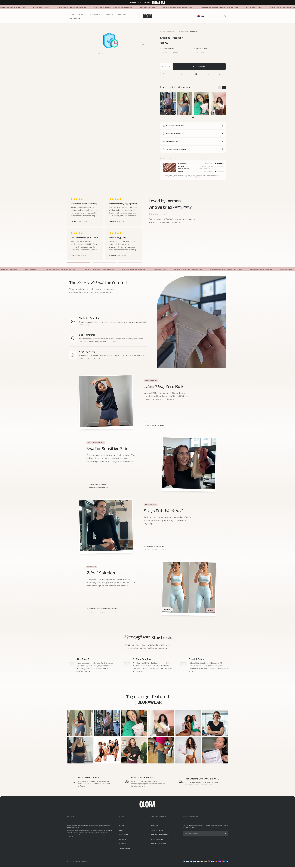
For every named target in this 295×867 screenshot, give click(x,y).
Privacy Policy (157, 830)
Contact (122, 14)
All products (172, 31)
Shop (81, 14)
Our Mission (95, 14)
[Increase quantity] (169, 66)
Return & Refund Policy (160, 834)
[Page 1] (193, 117)
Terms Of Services (158, 843)
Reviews (109, 14)
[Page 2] (194, 117)
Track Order (75, 18)
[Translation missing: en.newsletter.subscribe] (225, 833)
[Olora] (147, 804)
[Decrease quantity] (162, 66)
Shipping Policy (157, 839)
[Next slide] (224, 87)
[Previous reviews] (152, 255)
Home (71, 14)
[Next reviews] (160, 255)
